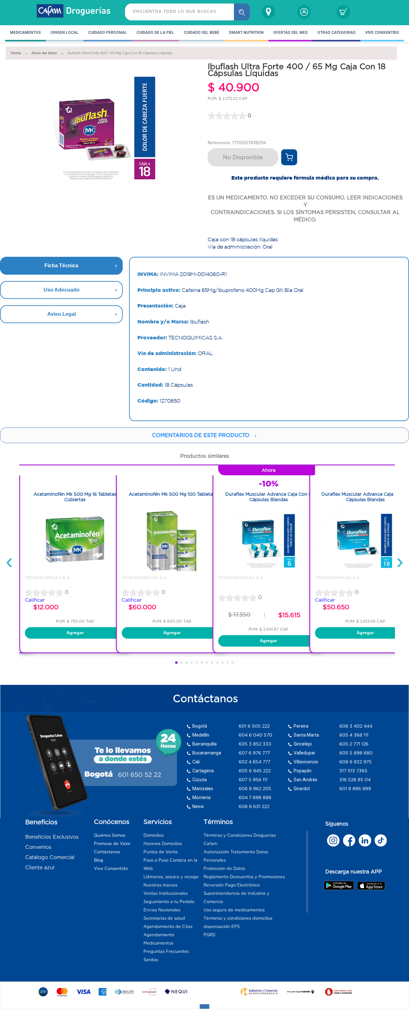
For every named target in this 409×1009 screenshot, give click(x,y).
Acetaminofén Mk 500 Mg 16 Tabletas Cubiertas (75, 497)
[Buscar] (242, 12)
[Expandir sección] (204, 1006)
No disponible (243, 157)
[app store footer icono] (371, 885)
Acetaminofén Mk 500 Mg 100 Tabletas (172, 494)
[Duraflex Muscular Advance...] (268, 572)
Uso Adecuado (61, 290)
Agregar (75, 632)
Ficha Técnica (61, 265)
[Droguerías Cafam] (74, 11)
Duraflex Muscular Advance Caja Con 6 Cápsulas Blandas (268, 497)
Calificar (35, 600)
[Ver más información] (289, 157)
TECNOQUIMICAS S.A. (48, 578)
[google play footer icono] (340, 885)
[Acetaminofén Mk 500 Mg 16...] (75, 572)
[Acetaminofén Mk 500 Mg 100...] (172, 572)
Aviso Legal (61, 314)
